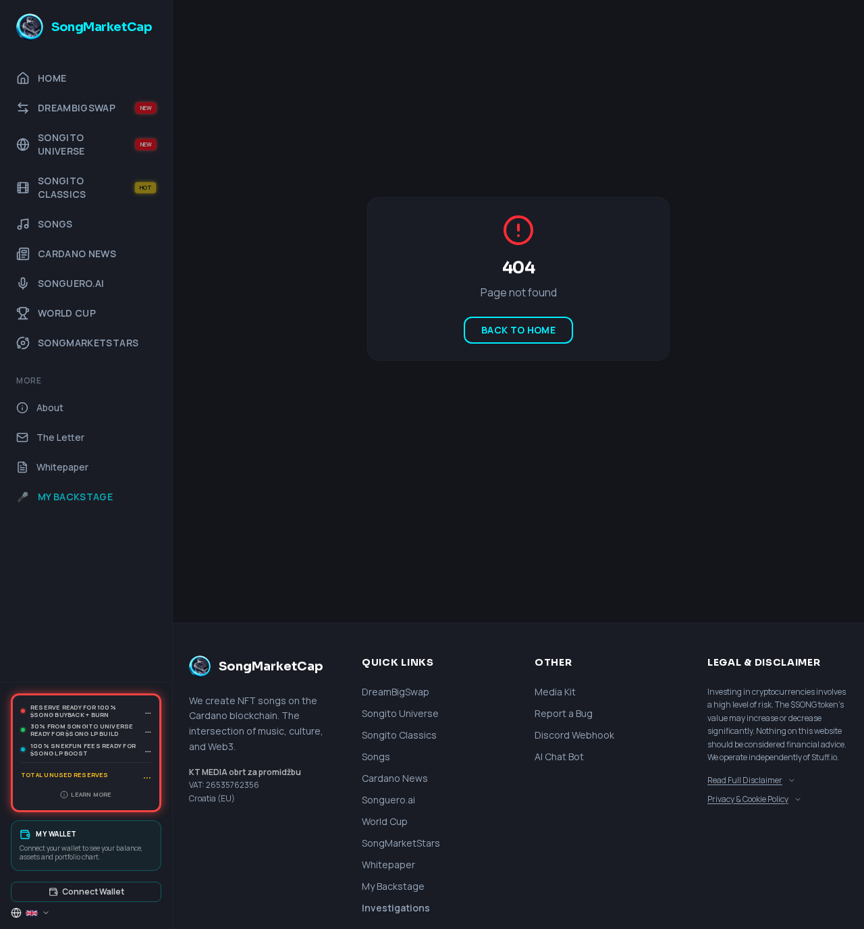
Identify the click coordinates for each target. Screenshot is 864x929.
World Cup (385, 821)
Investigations (396, 907)
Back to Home (518, 329)
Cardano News (395, 778)
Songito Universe (400, 713)
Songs (376, 756)
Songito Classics (399, 734)
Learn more (91, 794)
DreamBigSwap (395, 691)
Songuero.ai (388, 799)
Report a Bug (564, 713)
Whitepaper (388, 864)
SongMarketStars (401, 843)
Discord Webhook (574, 734)
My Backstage (393, 886)
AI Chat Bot (559, 756)
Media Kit (555, 691)
